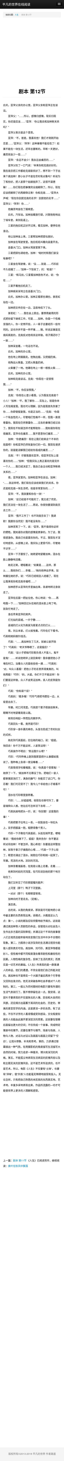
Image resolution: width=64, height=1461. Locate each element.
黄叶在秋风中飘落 (18, 1166)
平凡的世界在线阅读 (16, 4)
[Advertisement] (32, 53)
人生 (16, 14)
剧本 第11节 (19, 1160)
